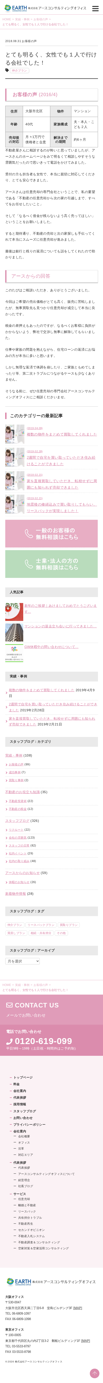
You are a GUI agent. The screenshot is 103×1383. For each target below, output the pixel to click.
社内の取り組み (19, 861)
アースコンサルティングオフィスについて (46, 1174)
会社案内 (19, 1091)
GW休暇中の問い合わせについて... (51, 647)
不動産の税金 (18, 809)
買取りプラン (69, 925)
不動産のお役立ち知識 (22, 792)
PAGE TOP (94, 1373)
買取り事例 (16, 780)
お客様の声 (41, 19)
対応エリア (25, 1154)
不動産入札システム (31, 1236)
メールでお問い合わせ (51, 1010)
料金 (16, 1084)
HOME (6, 19)
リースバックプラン (41, 925)
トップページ (23, 1077)
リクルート (16, 829)
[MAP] (77, 1308)
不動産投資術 (18, 801)
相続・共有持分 (41, 933)
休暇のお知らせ (19, 882)
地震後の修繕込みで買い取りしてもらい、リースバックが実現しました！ (62, 505)
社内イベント (18, 853)
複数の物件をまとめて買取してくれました (42, 690)
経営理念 (24, 1180)
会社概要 (24, 1136)
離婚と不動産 (27, 1205)
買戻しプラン (16, 933)
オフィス (24, 1142)
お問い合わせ (23, 1118)
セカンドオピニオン (31, 1229)
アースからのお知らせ (22, 873)
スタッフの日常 (19, 845)
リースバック (27, 1211)
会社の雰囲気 (18, 837)
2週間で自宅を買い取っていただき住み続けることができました (61, 458)
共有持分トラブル (30, 1217)
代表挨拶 (19, 1097)
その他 (61, 933)
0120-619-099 (43, 1041)
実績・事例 (22, 19)
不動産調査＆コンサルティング (39, 1242)
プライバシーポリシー (29, 1124)
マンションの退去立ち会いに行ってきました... (60, 626)
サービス (19, 1194)
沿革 (21, 1148)
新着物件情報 (15, 894)
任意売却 (24, 1199)
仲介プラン (19, 70)
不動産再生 (25, 1223)
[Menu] (95, 8)
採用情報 (19, 1104)
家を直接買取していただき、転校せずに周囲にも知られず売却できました (62, 481)
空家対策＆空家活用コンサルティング (43, 1248)
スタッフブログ (17, 821)
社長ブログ (25, 1186)
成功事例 (15, 772)
